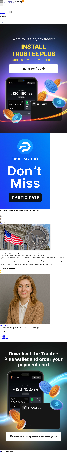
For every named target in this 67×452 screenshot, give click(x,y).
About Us (3, 9)
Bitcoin (3, 334)
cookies (3, 449)
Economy (1, 223)
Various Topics (4, 340)
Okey (1, 451)
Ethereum (3, 337)
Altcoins (3, 333)
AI (2, 332)
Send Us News (2, 13)
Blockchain (3, 335)
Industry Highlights (5, 338)
